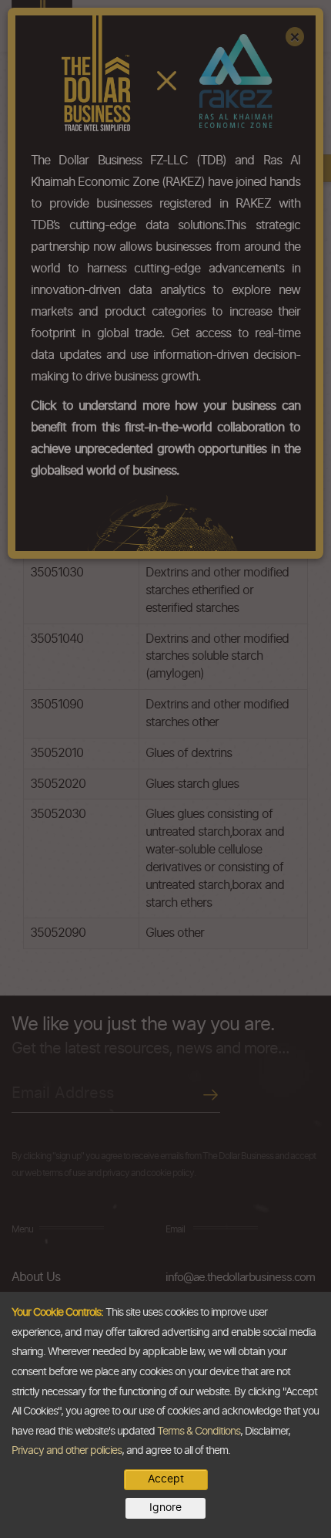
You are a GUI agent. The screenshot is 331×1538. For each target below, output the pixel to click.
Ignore (165, 1508)
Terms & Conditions (198, 1431)
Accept (166, 1479)
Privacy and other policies (67, 1450)
